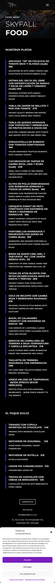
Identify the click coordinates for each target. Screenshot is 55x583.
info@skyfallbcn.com (27, 515)
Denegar (27, 567)
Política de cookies (16, 579)
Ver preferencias (27, 574)
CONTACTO (27, 502)
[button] (51, 532)
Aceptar (27, 560)
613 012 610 (27, 510)
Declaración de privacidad (35, 579)
